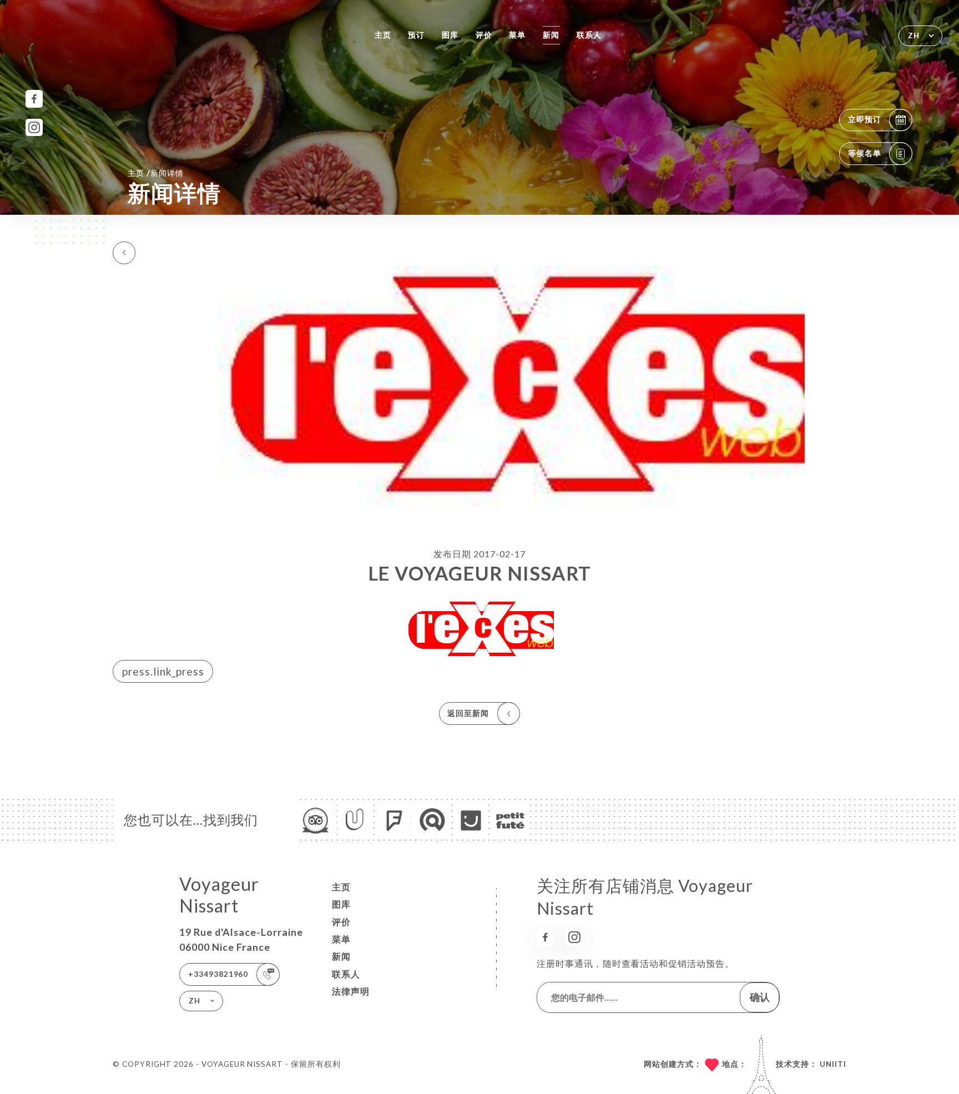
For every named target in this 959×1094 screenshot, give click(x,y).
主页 (383, 35)
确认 (760, 997)
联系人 (589, 35)
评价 (484, 35)
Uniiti (833, 1064)
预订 (416, 35)
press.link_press (163, 671)
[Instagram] (34, 127)
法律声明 (351, 991)
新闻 (551, 35)
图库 (450, 35)
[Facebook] (34, 98)
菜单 (517, 35)
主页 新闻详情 (156, 173)
